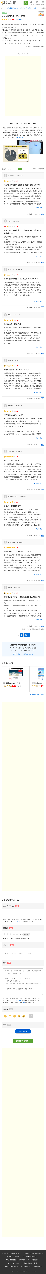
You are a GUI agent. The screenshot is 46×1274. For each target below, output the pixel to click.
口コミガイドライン (16, 1000)
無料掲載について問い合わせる (23, 654)
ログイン (17, 921)
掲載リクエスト (28, 1263)
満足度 (7, 928)
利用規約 (35, 1260)
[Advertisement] (23, 71)
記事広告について (24, 1260)
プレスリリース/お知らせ (10, 1266)
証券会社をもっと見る (38, 695)
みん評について (20, 137)
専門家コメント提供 (13, 1256)
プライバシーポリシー (14, 1263)
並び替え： (5, 169)
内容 (7, 963)
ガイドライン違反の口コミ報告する (34, 629)
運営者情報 (36, 1266)
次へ (26, 635)
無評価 (26, 934)
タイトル (8, 945)
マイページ (31, 4)
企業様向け (37, 4)
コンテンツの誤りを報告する (36, 47)
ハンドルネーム (8, 906)
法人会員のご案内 (11, 1260)
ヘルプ (4, 1253)
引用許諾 (26, 1253)
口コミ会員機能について (29, 1256)
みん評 (8, 3)
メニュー (43, 4)
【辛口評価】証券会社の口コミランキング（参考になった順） (20, 8)
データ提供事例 (36, 1253)
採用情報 (25, 1266)
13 (20, 19)
